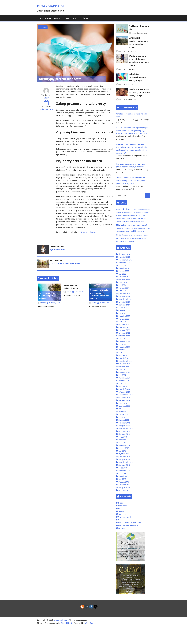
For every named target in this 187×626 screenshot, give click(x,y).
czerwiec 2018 (124, 470)
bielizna (127, 209)
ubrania (139, 231)
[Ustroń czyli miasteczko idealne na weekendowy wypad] (122, 44)
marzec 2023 (123, 319)
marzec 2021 (123, 380)
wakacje (136, 235)
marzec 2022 (123, 350)
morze (126, 225)
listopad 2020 (124, 392)
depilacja (142, 209)
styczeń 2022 (123, 355)
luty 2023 (122, 321)
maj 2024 (122, 285)
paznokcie (126, 228)
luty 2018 (122, 479)
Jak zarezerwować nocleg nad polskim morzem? (47, 296)
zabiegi (129, 238)
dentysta (137, 209)
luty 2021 (122, 383)
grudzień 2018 (124, 456)
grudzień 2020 (124, 389)
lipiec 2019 (122, 437)
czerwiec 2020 (124, 406)
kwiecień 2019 (124, 445)
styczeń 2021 (123, 386)
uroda (119, 234)
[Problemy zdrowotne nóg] (122, 32)
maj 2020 (122, 409)
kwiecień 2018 (124, 476)
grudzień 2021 (124, 358)
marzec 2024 (123, 288)
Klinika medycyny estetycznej (127, 215)
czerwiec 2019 (124, 440)
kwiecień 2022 (124, 347)
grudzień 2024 (124, 277)
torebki (133, 231)
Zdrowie (84, 18)
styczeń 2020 (123, 420)
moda (120, 225)
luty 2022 (122, 352)
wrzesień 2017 (124, 490)
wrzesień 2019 (124, 431)
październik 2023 (125, 299)
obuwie (134, 225)
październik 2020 (125, 395)
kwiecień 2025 (124, 268)
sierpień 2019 (124, 434)
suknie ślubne (125, 231)
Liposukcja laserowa (134, 218)
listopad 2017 (124, 487)
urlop (144, 231)
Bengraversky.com (88, 232)
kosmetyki (140, 215)
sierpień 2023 (124, 305)
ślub (132, 241)
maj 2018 (122, 473)
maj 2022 (122, 344)
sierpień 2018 (124, 465)
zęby (130, 241)
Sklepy (67, 18)
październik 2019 (125, 428)
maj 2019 (122, 442)
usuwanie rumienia (128, 235)
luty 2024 (122, 291)
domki (131, 212)
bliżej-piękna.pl (50, 6)
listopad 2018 (124, 459)
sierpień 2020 (124, 400)
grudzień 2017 (124, 485)
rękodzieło (119, 231)
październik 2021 (125, 361)
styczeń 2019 (123, 454)
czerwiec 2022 (124, 341)
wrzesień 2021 (124, 364)
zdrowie (120, 241)
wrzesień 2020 (124, 397)
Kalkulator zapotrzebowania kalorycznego (137, 77)
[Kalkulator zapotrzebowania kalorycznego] (122, 81)
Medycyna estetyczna (136, 221)
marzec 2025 (123, 271)
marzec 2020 (123, 414)
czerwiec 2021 (124, 372)
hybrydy (139, 212)
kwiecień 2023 (124, 316)
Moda (120, 508)
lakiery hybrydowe (122, 218)
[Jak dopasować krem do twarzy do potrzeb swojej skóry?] (122, 96)
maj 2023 (122, 313)
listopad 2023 (124, 296)
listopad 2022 (124, 330)
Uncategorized (124, 517)
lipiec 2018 (122, 468)
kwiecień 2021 (124, 378)
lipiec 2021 (122, 369)
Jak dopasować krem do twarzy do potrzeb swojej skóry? (139, 92)
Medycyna (58, 18)
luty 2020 (122, 417)
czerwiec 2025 (124, 262)
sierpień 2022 (124, 335)
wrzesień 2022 (124, 333)
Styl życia (43, 27)
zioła (126, 241)
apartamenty (119, 209)
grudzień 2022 (124, 327)
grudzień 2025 (124, 257)
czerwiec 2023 (124, 310)
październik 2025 (125, 260)
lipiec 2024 (122, 282)
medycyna (125, 221)
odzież (139, 225)
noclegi (130, 225)
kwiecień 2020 (124, 411)
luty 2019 (122, 451)
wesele (140, 235)
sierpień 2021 (124, 366)
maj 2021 (122, 375)
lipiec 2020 (122, 403)
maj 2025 (122, 265)
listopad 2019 (124, 425)
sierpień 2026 (124, 254)
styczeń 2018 (123, 482)
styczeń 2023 (123, 324)
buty (133, 209)
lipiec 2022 (122, 338)
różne (147, 228)
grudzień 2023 (124, 293)
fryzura (135, 212)
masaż (118, 221)
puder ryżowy (134, 228)
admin (46, 98)
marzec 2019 (123, 448)
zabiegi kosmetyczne (139, 238)
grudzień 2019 (124, 423)
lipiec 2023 (122, 307)
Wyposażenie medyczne (128, 525)
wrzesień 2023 (124, 302)
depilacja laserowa (124, 212)
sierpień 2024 (124, 279)
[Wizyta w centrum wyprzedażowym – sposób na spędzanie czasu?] (122, 62)
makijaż (143, 218)
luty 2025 (122, 274)
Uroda (76, 18)
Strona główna (44, 18)
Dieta (120, 503)
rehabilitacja (141, 228)
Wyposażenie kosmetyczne (129, 522)
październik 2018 (125, 462)
